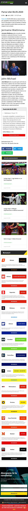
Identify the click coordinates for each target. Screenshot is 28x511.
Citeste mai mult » (8, 183)
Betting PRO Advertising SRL (14, 503)
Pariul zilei (4, 19)
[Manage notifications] (24, 507)
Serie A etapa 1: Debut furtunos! (12, 239)
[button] (26, 3)
